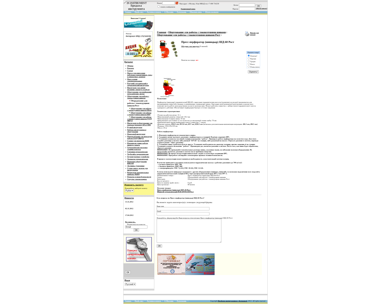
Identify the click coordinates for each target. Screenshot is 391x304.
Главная (128, 12)
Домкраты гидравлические (137, 159)
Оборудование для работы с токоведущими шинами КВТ (139, 113)
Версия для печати (254, 34)
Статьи (130, 71)
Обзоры (130, 66)
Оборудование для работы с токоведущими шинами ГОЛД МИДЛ (139, 119)
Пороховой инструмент (136, 134)
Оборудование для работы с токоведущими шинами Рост (188, 35)
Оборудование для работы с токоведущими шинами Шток (139, 109)
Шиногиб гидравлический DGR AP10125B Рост (175, 192)
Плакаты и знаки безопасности (139, 177)
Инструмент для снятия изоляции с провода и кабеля (138, 88)
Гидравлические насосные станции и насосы (137, 148)
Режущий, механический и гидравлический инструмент (138, 84)
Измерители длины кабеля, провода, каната (137, 144)
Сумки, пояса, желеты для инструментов (137, 169)
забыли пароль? (261, 8)
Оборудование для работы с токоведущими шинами (138, 97)
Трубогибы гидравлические (138, 154)
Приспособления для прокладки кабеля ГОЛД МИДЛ (139, 137)
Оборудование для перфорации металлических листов (139, 93)
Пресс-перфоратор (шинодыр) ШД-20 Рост (173, 190)
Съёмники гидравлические (137, 152)
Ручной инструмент (134, 127)
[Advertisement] (211, 23)
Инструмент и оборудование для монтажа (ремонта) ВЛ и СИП (139, 124)
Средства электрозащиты (137, 179)
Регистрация (181, 12)
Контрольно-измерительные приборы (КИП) (138, 173)
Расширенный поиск (188, 9)
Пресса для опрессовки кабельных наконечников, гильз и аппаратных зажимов (139, 75)
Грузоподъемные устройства (138, 157)
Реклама (130, 68)
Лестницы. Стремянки (135, 166)
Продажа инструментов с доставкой (232, 301)
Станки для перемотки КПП (138, 141)
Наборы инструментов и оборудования (136, 131)
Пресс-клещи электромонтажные (134, 80)
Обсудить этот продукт (190, 46)
